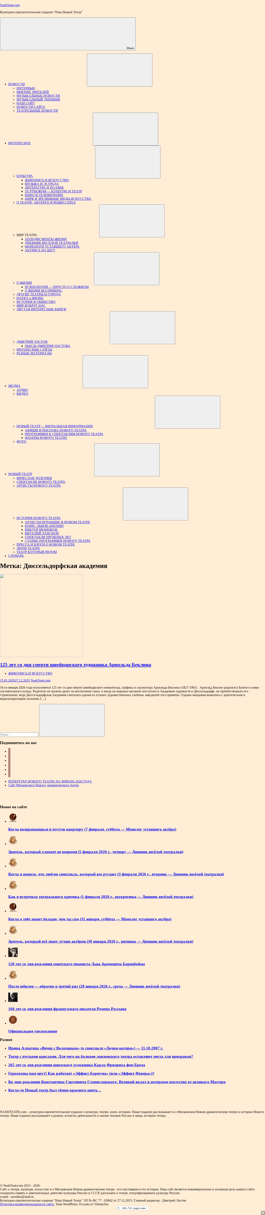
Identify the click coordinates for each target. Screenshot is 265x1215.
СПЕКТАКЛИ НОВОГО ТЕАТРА (41, 482)
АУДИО (22, 390)
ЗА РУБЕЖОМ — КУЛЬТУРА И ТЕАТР (53, 191)
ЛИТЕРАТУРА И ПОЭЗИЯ (44, 187)
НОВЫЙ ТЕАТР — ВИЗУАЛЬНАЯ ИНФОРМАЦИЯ (55, 426)
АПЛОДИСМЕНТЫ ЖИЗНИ (46, 239)
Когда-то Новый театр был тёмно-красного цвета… (54, 1090)
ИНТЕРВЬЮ (26, 88)
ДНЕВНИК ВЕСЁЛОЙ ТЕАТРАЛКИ (51, 243)
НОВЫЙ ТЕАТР (20, 474)
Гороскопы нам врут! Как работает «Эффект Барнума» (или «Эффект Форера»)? (81, 1073)
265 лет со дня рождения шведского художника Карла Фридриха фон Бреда (76, 1065)
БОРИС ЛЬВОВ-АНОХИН (44, 526)
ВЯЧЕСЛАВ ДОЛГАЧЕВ (34, 478)
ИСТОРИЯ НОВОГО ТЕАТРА (39, 518)
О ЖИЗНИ (24, 283)
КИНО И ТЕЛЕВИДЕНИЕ (44, 195)
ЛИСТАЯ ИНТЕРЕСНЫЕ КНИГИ (41, 309)
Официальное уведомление (32, 1031)
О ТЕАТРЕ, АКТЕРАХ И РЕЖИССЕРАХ (46, 202)
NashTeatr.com (10, 5)
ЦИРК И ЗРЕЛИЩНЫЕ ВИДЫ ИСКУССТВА (58, 198)
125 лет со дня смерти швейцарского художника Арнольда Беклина (75, 664)
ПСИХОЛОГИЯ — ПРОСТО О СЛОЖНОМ (57, 287)
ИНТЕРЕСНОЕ (19, 143)
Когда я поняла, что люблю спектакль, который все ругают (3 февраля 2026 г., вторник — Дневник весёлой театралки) (116, 874)
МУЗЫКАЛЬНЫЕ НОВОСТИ (38, 95)
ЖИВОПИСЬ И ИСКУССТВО (47, 180)
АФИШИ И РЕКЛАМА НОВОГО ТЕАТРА (56, 430)
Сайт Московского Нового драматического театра (43, 785)
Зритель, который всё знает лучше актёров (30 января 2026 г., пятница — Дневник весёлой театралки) (100, 941)
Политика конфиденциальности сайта (27, 1204)
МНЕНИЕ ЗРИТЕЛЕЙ (33, 92)
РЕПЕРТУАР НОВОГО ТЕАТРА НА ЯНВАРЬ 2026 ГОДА (50, 781)
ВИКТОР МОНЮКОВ (41, 529)
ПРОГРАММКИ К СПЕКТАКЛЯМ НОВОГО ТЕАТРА (64, 434)
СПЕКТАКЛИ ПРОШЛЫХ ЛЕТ (48, 537)
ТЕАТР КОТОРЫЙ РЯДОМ (37, 552)
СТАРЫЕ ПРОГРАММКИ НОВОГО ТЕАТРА (57, 541)
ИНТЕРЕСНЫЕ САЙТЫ (34, 349)
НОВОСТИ (16, 84)
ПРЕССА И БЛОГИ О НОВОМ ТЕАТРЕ (46, 544)
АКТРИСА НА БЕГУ (40, 250)
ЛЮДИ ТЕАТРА (28, 548)
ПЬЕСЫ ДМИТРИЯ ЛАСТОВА (47, 346)
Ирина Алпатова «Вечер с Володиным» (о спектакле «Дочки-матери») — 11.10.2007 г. (85, 1048)
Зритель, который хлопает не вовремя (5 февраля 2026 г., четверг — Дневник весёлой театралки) (95, 852)
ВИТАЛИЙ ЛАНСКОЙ (42, 533)
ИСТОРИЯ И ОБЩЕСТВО (36, 302)
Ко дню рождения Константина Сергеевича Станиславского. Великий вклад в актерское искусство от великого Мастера (117, 1082)
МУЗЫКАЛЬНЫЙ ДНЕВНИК (38, 99)
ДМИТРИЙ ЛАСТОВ (32, 341)
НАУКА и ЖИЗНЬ (30, 298)
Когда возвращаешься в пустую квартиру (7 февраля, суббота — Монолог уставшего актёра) (92, 829)
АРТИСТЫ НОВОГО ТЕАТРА (39, 485)
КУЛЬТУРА (25, 176)
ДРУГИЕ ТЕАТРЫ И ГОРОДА (39, 294)
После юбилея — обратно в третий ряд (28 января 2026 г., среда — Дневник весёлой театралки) (94, 986)
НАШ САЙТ (26, 103)
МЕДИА (14, 386)
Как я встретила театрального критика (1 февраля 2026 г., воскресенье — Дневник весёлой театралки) (100, 896)
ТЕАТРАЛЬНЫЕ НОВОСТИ (37, 110)
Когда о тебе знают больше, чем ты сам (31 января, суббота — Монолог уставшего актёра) (89, 919)
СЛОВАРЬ (16, 555)
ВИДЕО (22, 393)
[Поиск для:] (19, 734)
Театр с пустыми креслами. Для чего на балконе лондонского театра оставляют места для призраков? (100, 1056)
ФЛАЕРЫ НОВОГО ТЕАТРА (46, 437)
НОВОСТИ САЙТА (31, 107)
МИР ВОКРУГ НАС (31, 305)
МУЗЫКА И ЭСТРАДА (42, 184)
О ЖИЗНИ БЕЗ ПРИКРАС (44, 290)
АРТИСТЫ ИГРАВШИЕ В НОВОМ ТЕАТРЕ (57, 522)
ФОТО (21, 441)
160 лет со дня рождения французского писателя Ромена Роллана (67, 1009)
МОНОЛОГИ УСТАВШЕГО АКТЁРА (52, 246)
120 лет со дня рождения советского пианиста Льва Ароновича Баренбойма (76, 964)
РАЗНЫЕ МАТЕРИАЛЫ (34, 353)
